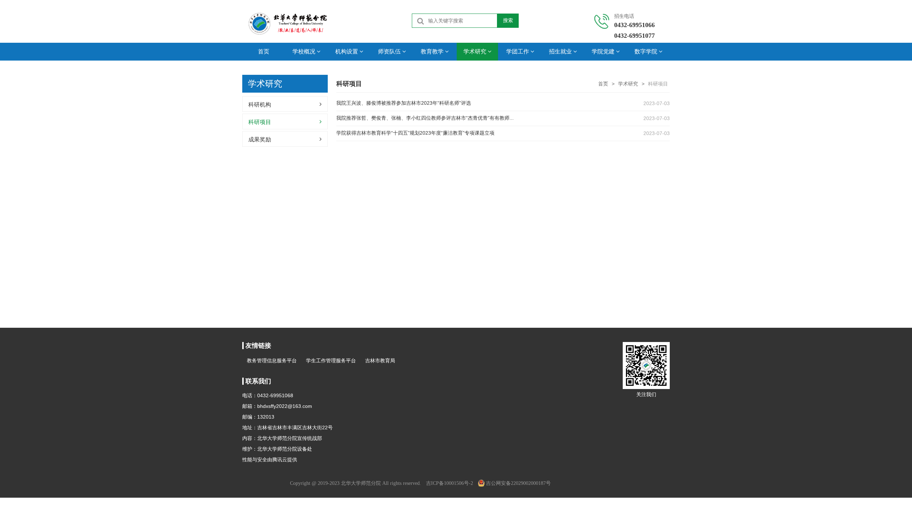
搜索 (508, 20)
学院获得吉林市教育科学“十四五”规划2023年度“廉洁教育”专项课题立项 (415, 133)
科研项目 (259, 122)
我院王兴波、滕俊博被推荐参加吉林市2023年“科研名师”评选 (403, 103)
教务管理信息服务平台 (272, 360)
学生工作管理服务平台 (331, 360)
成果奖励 (259, 139)
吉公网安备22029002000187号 (518, 483)
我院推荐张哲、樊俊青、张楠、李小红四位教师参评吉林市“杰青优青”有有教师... (425, 118)
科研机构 (259, 105)
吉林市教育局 (380, 360)
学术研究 (628, 84)
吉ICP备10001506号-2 (449, 483)
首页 (263, 51)
